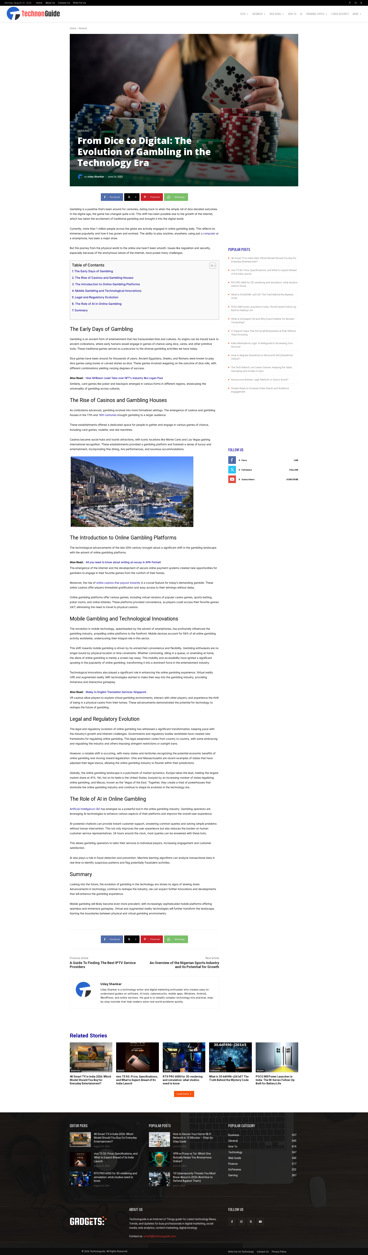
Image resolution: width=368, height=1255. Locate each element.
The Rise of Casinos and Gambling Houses (104, 277)
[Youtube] (260, 1221)
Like (296, 460)
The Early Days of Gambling (93, 271)
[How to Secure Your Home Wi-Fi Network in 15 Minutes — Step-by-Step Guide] (159, 1139)
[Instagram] (355, 3)
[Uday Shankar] (80, 177)
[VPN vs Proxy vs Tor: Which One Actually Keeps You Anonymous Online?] (159, 1159)
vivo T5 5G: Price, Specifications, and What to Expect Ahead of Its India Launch (137, 1080)
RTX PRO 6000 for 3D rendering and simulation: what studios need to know (183, 1080)
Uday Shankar (95, 176)
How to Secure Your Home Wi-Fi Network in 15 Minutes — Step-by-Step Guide (193, 1138)
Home (73, 28)
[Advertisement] (263, 220)
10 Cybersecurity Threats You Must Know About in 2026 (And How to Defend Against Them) (194, 1177)
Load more (183, 1094)
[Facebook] (350, 3)
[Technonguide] (15, 14)
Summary (81, 310)
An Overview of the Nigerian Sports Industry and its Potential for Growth (184, 965)
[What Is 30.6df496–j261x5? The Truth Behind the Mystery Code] (230, 1057)
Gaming (168, 1070)
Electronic (75, 1070)
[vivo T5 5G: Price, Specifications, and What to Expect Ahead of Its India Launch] (137, 1057)
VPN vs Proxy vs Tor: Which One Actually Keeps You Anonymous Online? (192, 1157)
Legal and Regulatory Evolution (96, 297)
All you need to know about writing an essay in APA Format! (123, 562)
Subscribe (292, 479)
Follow (293, 469)
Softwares (215, 1070)
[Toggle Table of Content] (210, 265)
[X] (361, 3)
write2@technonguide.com (159, 1236)
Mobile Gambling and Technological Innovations (108, 291)
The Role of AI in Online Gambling (98, 304)
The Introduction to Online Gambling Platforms (107, 284)
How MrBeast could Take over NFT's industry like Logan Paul (124, 378)
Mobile (120, 1070)
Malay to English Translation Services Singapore (116, 692)
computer (209, 233)
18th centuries (108, 415)
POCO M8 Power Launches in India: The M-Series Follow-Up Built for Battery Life (275, 1080)
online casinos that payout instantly (118, 582)
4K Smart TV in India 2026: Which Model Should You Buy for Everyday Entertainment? (90, 1080)
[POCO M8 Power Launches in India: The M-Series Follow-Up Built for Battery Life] (277, 1057)
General (83, 28)
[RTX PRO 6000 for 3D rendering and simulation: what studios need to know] (184, 1057)
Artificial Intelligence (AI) (85, 808)
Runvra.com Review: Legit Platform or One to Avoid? (259, 379)
